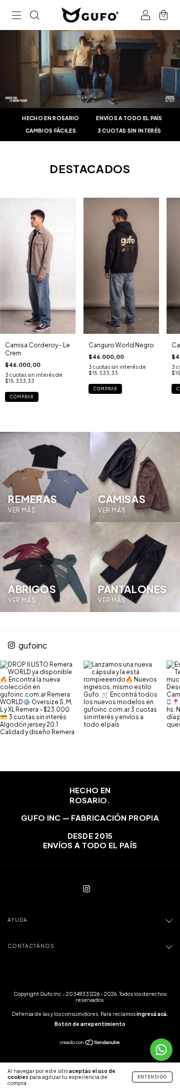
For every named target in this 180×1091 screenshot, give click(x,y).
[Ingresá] (145, 16)
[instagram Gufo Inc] (87, 888)
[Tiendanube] (90, 1043)
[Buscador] (35, 16)
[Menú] (17, 16)
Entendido (152, 1076)
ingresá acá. (152, 1014)
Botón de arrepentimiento (90, 1024)
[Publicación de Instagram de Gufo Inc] (38, 699)
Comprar (22, 396)
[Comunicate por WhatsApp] (161, 1049)
